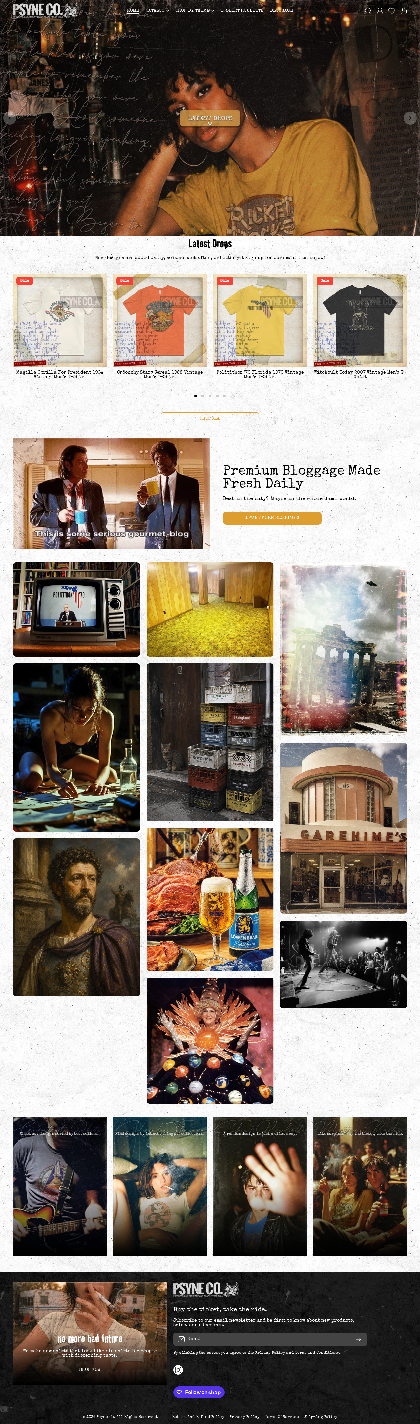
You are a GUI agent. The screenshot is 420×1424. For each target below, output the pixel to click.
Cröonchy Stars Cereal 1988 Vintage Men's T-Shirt (160, 374)
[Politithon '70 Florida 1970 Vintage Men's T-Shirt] (260, 320)
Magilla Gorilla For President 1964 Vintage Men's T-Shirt (59, 374)
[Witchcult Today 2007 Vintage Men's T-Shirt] (360, 320)
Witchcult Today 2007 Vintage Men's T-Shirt (360, 374)
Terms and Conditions (317, 1353)
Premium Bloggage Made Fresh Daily (301, 478)
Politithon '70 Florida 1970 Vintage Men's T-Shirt (260, 374)
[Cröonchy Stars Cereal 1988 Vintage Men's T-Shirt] (160, 320)
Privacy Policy (270, 1353)
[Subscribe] (358, 1339)
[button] (403, 11)
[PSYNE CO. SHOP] (46, 10)
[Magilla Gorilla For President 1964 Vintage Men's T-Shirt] (60, 320)
